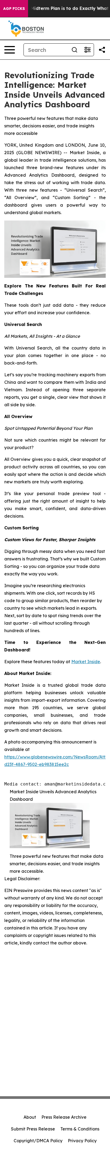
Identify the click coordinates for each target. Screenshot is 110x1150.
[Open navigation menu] (9, 49)
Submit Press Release (33, 1129)
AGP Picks (14, 8)
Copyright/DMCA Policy (38, 1140)
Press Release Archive (64, 1117)
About (29, 1117)
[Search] (74, 50)
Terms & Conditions (79, 1129)
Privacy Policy (82, 1140)
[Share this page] (102, 49)
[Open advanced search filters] (87, 50)
